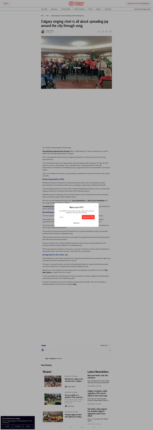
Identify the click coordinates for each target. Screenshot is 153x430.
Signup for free (88, 217)
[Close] (96, 206)
